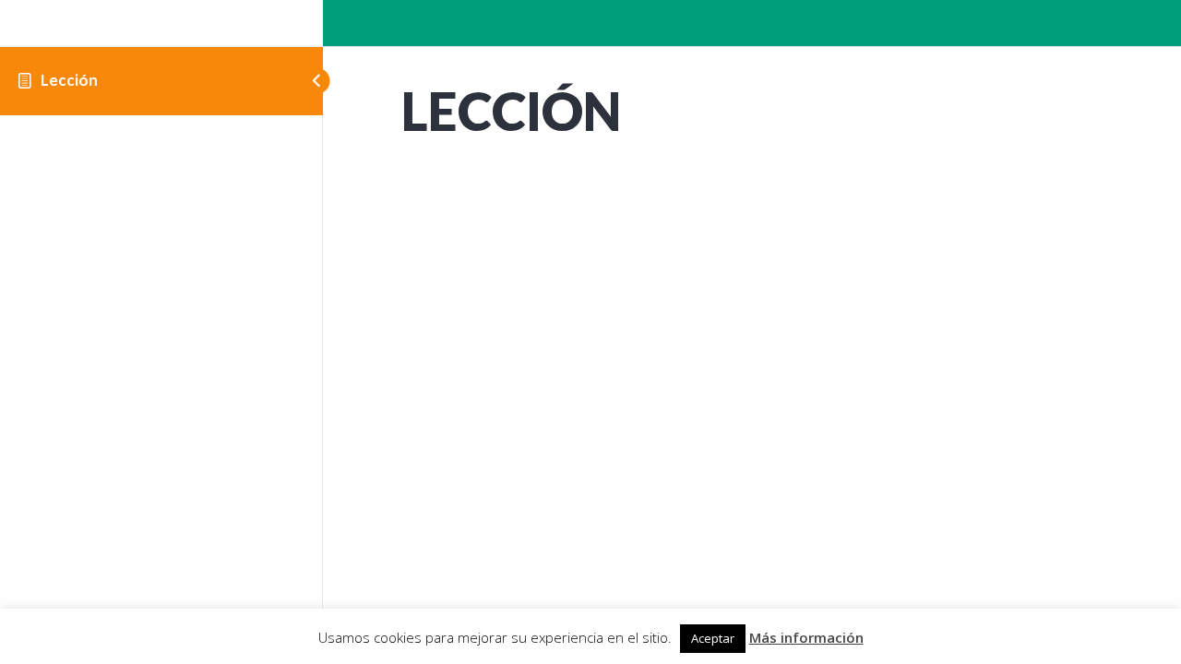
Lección (69, 79)
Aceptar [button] (712, 638)
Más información (806, 637)
